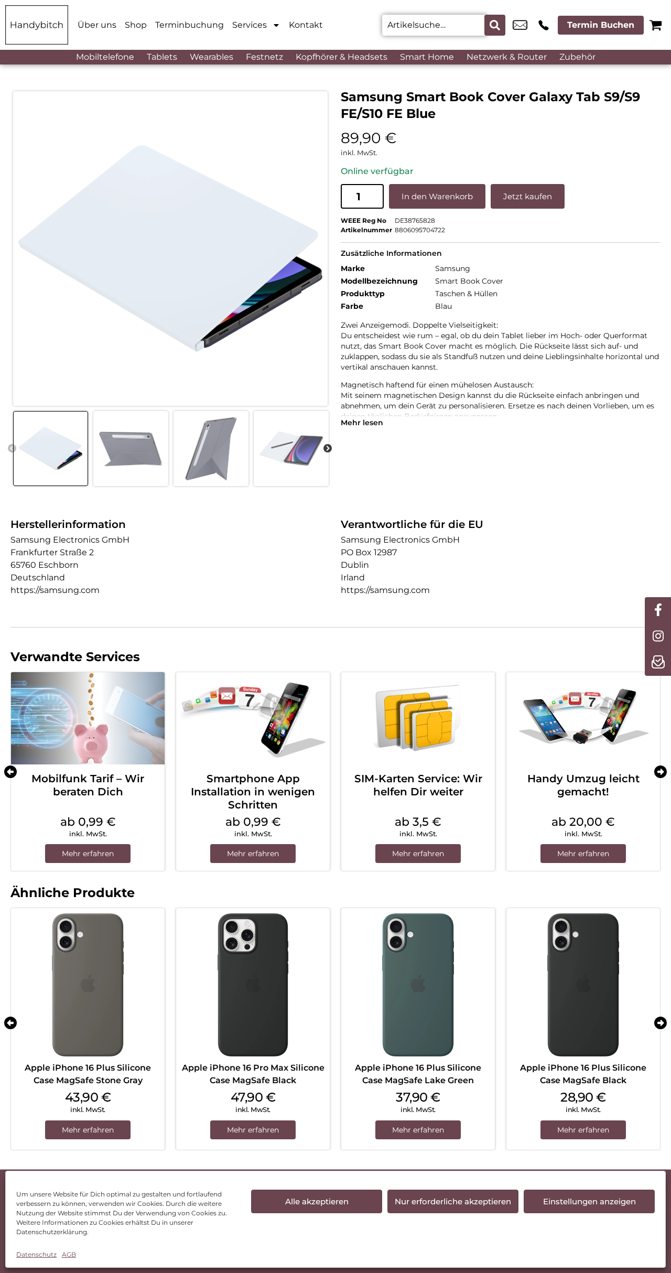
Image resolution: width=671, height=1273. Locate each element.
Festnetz (264, 57)
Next (327, 449)
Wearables (211, 57)
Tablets (162, 57)
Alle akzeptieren (317, 1201)
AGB (69, 1254)
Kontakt (306, 25)
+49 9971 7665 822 (543, 25)
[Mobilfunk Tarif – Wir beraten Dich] (88, 718)
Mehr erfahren (88, 853)
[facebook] (658, 610)
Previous (12, 449)
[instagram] (658, 636)
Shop (136, 25)
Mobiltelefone (105, 57)
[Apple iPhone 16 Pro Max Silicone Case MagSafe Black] (252, 984)
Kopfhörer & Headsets (341, 57)
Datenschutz (36, 1254)
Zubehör (577, 57)
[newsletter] (658, 663)
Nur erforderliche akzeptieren (453, 1201)
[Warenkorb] (655, 24)
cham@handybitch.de (520, 25)
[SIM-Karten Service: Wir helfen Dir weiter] (418, 718)
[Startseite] (36, 25)
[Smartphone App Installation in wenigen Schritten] (253, 718)
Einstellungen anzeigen (589, 1201)
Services (249, 25)
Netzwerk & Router (507, 57)
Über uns (97, 25)
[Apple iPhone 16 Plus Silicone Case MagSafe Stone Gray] (87, 984)
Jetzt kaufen (527, 196)
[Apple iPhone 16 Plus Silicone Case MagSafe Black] (583, 984)
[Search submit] (494, 25)
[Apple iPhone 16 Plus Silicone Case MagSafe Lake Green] (418, 984)
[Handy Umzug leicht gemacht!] (583, 718)
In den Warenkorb (437, 196)
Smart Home (427, 57)
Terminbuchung (189, 25)
